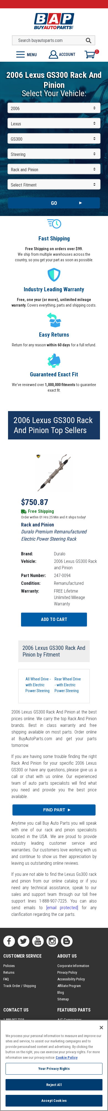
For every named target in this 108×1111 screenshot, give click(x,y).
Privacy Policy (67, 972)
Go (54, 203)
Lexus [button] (16, 123)
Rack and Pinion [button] (24, 169)
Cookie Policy (67, 1057)
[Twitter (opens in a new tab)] (23, 941)
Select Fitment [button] (24, 185)
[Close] (101, 1027)
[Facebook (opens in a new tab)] (9, 941)
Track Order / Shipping (19, 986)
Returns (8, 972)
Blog (60, 992)
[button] (27, 54)
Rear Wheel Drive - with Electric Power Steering (68, 685)
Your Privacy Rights (54, 1069)
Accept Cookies (54, 1100)
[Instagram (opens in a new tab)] (52, 941)
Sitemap (63, 999)
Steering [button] (18, 154)
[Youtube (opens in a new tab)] (38, 941)
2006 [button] (15, 108)
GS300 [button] (16, 139)
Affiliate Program (69, 986)
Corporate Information (73, 966)
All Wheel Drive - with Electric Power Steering (38, 685)
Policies (9, 966)
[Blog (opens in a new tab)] (67, 941)
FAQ (6, 979)
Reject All (53, 1085)
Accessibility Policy (71, 979)
